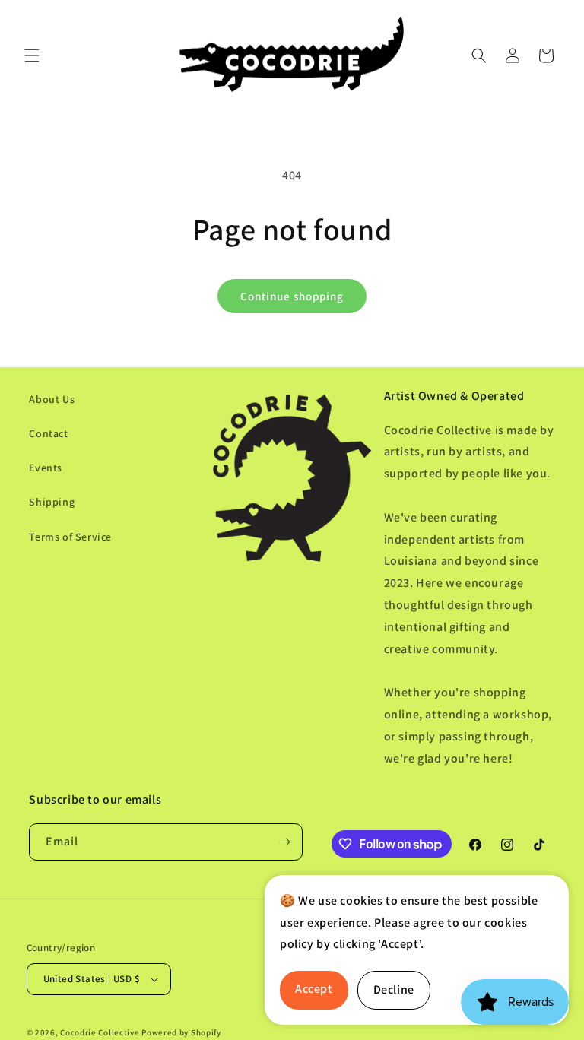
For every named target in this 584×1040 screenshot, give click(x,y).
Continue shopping (292, 296)
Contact (48, 433)
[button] (32, 55)
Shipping (52, 502)
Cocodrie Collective (99, 1032)
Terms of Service (70, 537)
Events (45, 467)
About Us (52, 399)
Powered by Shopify (181, 1032)
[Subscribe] (284, 842)
